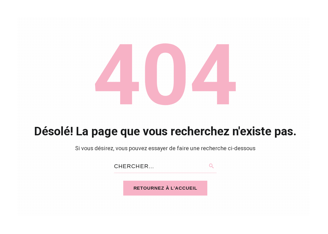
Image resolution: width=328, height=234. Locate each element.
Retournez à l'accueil (165, 188)
